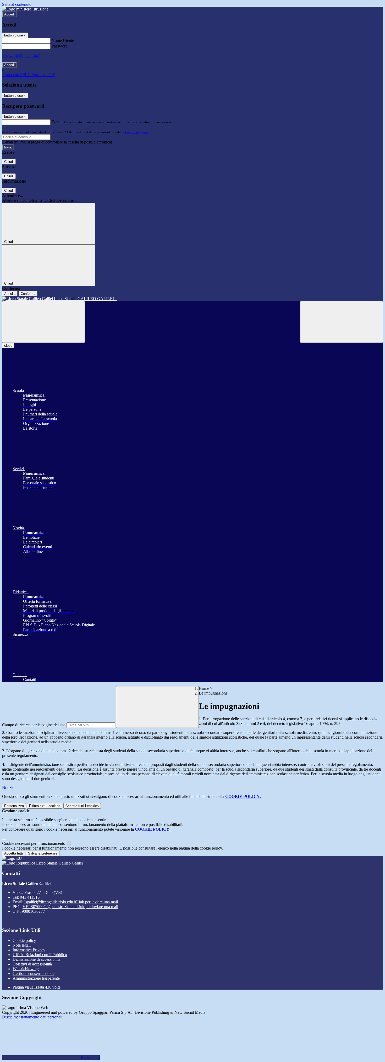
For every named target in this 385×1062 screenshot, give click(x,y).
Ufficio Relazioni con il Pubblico (40, 954)
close (8, 346)
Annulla (9, 294)
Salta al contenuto (16, 4)
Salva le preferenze (42, 853)
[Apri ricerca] (341, 322)
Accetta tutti (82, 806)
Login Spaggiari (136, 132)
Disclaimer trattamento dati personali (32, 1017)
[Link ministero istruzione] (25, 9)
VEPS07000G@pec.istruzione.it (70, 906)
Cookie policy (24, 940)
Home (204, 688)
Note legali (22, 945)
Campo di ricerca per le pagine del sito (33, 725)
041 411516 (30, 897)
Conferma (28, 294)
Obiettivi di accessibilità (32, 964)
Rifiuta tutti (44, 806)
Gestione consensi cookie (33, 973)
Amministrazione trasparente (36, 978)
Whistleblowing (26, 969)
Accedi (9, 14)
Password (60, 46)
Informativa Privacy (29, 950)
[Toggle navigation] (43, 322)
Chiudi (9, 162)
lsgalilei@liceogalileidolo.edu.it (71, 902)
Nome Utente (63, 40)
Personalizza (14, 806)
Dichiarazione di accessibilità (36, 959)
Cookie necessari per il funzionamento (34, 843)
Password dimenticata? (21, 55)
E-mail (57, 122)
